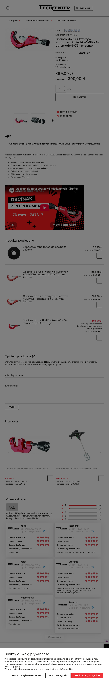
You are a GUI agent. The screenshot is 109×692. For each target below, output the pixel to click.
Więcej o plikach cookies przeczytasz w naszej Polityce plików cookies (39, 669)
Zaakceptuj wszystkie (87, 675)
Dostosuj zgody (58, 675)
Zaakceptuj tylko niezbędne (25, 675)
